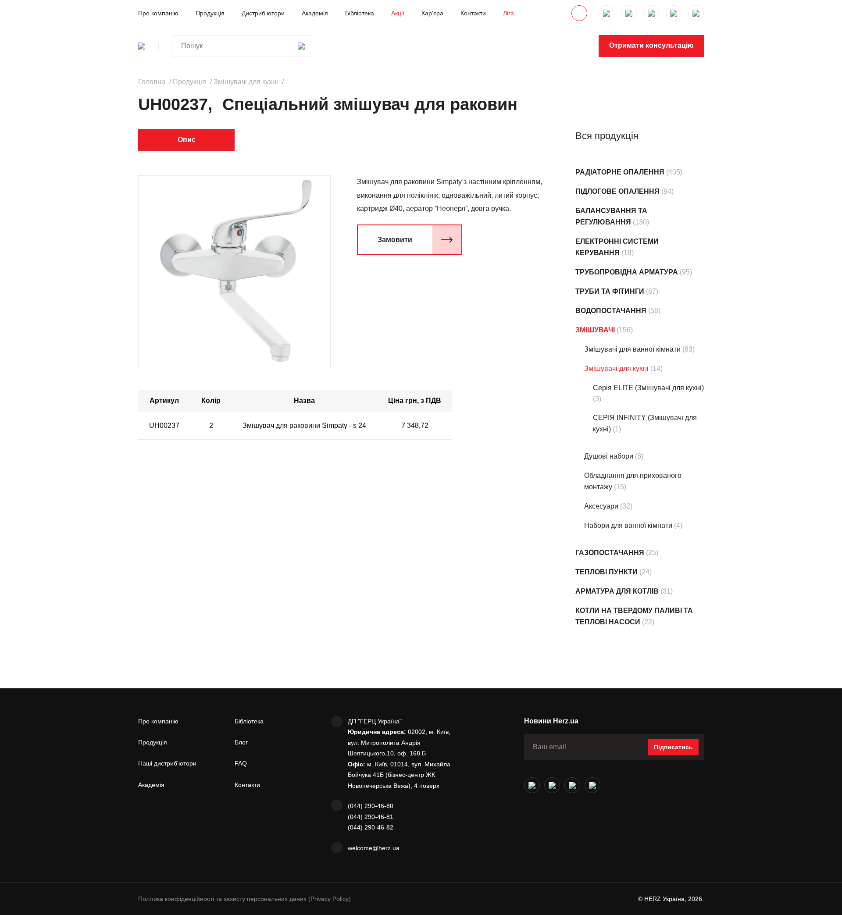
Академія (315, 13)
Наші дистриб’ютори (167, 763)
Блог (241, 742)
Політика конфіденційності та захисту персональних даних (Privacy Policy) (244, 898)
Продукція (210, 13)
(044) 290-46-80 (370, 805)
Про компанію (158, 13)
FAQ (241, 763)
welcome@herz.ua (374, 847)
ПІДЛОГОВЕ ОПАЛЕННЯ (617, 191)
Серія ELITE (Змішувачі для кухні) (648, 388)
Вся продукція (607, 135)
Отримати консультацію (651, 45)
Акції (397, 13)
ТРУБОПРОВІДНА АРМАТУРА (626, 272)
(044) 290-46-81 (370, 816)
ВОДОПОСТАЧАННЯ (610, 310)
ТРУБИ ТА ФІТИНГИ (609, 291)
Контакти (473, 13)
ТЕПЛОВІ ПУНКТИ (606, 572)
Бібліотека (359, 13)
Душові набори (608, 456)
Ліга (508, 13)
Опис (187, 139)
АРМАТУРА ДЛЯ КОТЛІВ (617, 591)
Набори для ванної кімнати (628, 525)
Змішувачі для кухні (616, 368)
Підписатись (673, 747)
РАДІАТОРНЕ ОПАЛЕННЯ (619, 172)
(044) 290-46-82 (370, 827)
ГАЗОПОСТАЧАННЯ (609, 552)
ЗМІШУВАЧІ (595, 330)
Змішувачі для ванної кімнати (632, 349)
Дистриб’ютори (263, 13)
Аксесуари (601, 506)
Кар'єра (432, 13)
